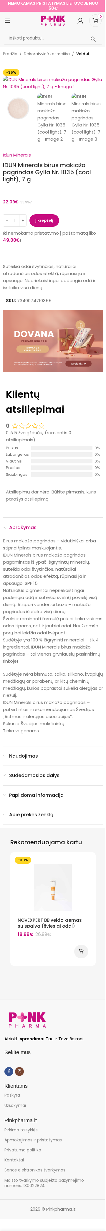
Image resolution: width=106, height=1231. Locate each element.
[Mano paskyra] (80, 21)
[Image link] (27, 1019)
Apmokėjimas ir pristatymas (33, 1140)
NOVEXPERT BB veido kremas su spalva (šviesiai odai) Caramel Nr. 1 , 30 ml (50, 926)
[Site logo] (53, 20)
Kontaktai (14, 1160)
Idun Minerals (17, 155)
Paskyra (12, 1095)
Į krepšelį (44, 220)
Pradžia (10, 54)
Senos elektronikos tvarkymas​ (34, 1170)
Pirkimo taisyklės (21, 1130)
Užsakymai (15, 1105)
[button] (9, 79)
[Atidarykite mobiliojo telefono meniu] (7, 21)
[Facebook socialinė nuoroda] (8, 1071)
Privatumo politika (22, 1150)
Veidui (82, 54)
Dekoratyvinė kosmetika (47, 54)
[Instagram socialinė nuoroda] (19, 1071)
